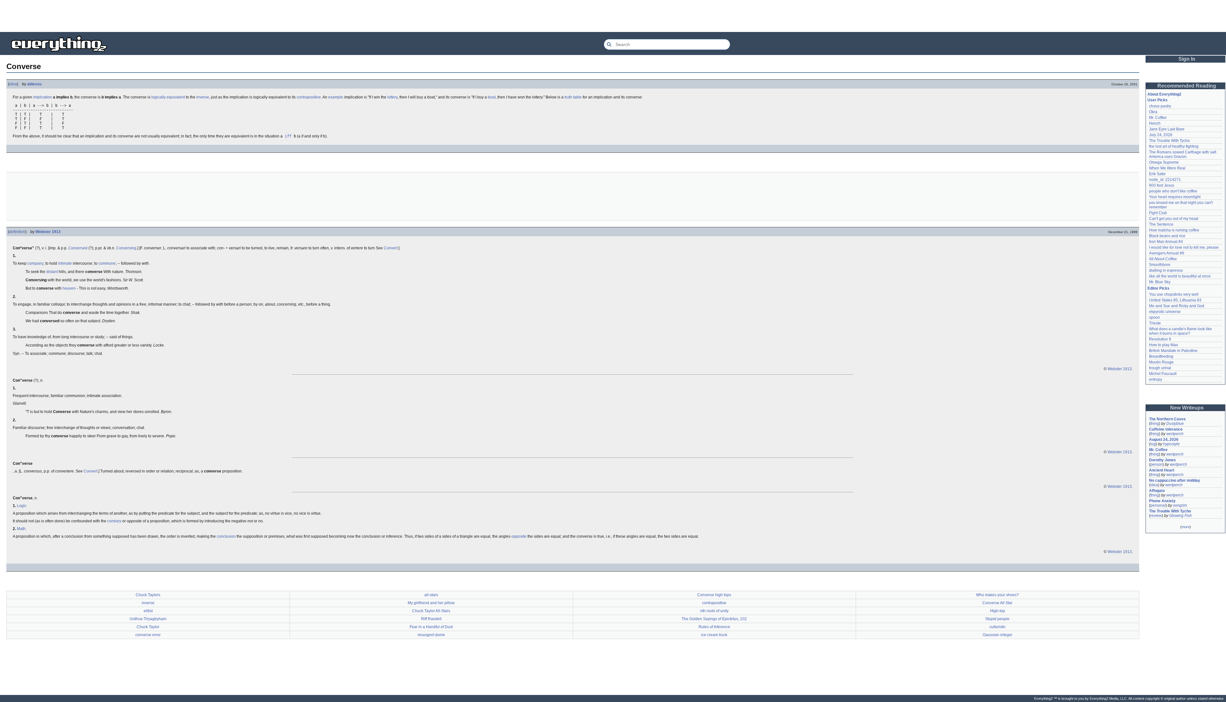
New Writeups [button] (1187, 407)
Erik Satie (1157, 174)
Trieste (1155, 323)
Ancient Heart (1161, 470)
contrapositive (309, 97)
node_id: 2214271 (1165, 179)
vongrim (1180, 505)
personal (1158, 505)
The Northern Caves (1167, 419)
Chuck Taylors (148, 595)
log (1153, 444)
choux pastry (1160, 106)
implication (42, 97)
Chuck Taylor (148, 627)
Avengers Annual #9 (1166, 253)
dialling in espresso (1166, 270)
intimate (65, 263)
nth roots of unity (714, 611)
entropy (1155, 379)
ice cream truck (714, 635)
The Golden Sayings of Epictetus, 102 (714, 619)
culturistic (997, 627)
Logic (21, 505)
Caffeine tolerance (1166, 429)
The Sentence (1161, 224)
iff (288, 136)
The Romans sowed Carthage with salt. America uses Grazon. (1183, 154)
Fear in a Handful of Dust (431, 627)
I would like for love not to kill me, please (1184, 247)
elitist (148, 611)
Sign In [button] (1186, 59)
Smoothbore (1159, 264)
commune (107, 263)
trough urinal (1160, 368)
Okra (1153, 112)
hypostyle (1171, 444)
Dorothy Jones (1162, 460)
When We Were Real (1167, 168)
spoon (1154, 317)
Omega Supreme (1164, 162)
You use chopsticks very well (1174, 294)
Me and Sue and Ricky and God (1176, 306)
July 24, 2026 (1160, 135)
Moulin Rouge (1161, 362)
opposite (518, 536)
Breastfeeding (1161, 356)
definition (17, 232)
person (1156, 464)
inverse (202, 97)
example (335, 97)
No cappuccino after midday (1174, 480)
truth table (573, 97)
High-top (997, 611)
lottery (392, 97)
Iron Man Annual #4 (1166, 241)
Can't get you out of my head (1173, 218)
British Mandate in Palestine (1173, 350)
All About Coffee (1163, 259)
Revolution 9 (1160, 339)
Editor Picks (1158, 288)
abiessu (34, 84)
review (1156, 515)
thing (1154, 423)
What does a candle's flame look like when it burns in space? (1181, 331)
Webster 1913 (48, 232)
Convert (390, 248)
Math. (21, 528)
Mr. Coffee (1158, 117)
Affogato (1157, 490)
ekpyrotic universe (1165, 311)
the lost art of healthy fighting (1174, 146)
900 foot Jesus (1161, 185)
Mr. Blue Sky (1159, 282)
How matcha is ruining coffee (1174, 230)
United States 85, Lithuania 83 (1175, 300)
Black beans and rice (1167, 236)
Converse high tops (714, 595)
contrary (114, 521)
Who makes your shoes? (997, 595)
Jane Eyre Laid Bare (1166, 129)
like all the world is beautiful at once (1180, 276)
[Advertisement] (613, 16)
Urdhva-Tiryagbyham (148, 619)
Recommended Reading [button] (1186, 86)
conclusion (226, 536)
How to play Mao (1163, 345)
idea (13, 84)
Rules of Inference (714, 627)
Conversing (126, 248)
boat (492, 97)
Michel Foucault (1163, 373)
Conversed (77, 248)
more (1186, 527)
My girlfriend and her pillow (431, 603)
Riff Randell (431, 619)
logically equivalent (168, 97)
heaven (69, 288)
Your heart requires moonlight (1174, 197)
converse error (148, 635)
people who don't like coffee (1173, 191)
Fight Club (1158, 213)
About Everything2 (1164, 94)
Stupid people (997, 619)
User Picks (1157, 100)
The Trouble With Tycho (1169, 140)
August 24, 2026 (1163, 439)
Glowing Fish (1180, 515)
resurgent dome (431, 635)
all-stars (431, 595)
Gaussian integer (997, 635)
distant (52, 271)
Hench (1155, 123)
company (35, 263)
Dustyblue (1175, 423)
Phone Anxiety (1162, 501)
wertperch (1175, 434)
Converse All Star (997, 603)
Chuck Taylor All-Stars (431, 611)
